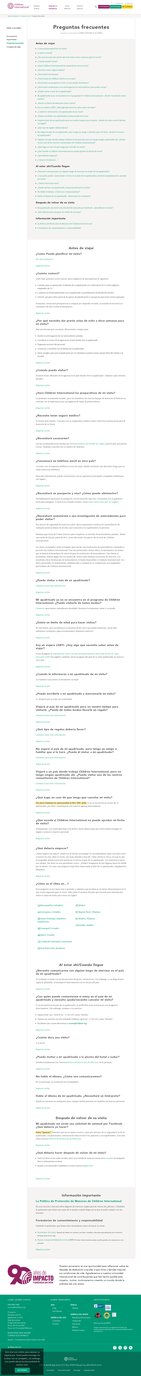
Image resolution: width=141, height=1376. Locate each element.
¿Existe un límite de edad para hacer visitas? (56, 103)
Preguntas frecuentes (15, 43)
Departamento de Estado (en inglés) (88, 444)
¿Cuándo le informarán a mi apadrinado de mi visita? (60, 112)
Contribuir (104, 7)
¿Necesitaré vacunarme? (48, 74)
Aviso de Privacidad (16, 1325)
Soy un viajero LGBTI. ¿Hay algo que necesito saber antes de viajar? (66, 107)
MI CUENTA (127, 7)
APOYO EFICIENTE (101, 1300)
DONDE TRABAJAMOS (60, 1300)
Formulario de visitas (46, 1232)
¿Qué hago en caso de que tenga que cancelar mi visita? (61, 147)
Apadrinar (116, 7)
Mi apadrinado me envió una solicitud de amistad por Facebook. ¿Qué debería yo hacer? (75, 208)
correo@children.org (16, 1307)
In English (129, 3)
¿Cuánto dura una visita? (48, 183)
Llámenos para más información (51, 585)
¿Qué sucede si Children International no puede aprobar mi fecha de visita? (70, 151)
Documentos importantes (12, 38)
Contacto (119, 3)
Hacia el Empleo (80, 7)
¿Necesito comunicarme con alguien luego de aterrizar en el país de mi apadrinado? (73, 171)
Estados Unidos (77, 1330)
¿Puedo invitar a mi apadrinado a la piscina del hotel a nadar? (64, 187)
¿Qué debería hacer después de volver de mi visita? (59, 212)
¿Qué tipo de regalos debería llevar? (52, 128)
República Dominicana (80, 1318)
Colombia (55, 1321)
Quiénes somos (36, 7)
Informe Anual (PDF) (102, 1323)
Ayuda (10, 1340)
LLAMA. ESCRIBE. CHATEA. (19, 1300)
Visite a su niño (25, 16)
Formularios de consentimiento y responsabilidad (59, 228)
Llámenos (40, 608)
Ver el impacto (67, 7)
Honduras (75, 1324)
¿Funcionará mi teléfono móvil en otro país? (56, 78)
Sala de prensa (14, 1320)
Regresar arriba (43, 266)
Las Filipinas (56, 1311)
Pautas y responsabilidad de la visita (53, 1240)
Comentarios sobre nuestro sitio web (30, 1340)
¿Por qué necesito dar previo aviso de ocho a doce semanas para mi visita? (69, 57)
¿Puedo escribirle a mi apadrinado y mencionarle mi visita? (62, 116)
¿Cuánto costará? (44, 53)
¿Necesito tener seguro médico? (51, 70)
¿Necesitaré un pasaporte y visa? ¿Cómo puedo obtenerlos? (63, 83)
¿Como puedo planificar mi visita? (52, 48)
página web (88, 1165)
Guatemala (75, 1321)
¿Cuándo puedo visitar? (47, 61)
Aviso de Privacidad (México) (20, 1328)
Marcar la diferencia (53, 7)
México (74, 1327)
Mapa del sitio (15, 1347)
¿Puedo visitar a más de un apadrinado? (54, 91)
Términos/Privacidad (64, 1370)
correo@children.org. (78, 1023)
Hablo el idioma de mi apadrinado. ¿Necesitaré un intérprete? (64, 196)
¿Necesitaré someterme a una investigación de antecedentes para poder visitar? (72, 87)
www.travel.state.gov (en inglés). (103, 502)
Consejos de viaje (14, 47)
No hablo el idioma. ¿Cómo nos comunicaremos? (58, 192)
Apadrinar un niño (15, 1317)
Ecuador (55, 1324)
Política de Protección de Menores (83, 1062)
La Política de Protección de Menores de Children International (64, 223)
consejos (110, 1158)
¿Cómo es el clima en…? (47, 160)
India (53, 1308)
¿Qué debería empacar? (47, 155)
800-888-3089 (13, 1305)
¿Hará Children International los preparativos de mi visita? (63, 65)
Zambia (74, 1308)
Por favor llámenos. (45, 259)
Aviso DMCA (50, 1370)
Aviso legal (77, 1370)
